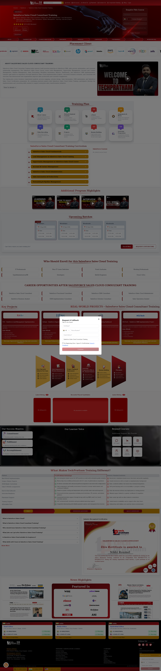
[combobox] (66, 330)
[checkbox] (63, 343)
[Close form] (98, 319)
